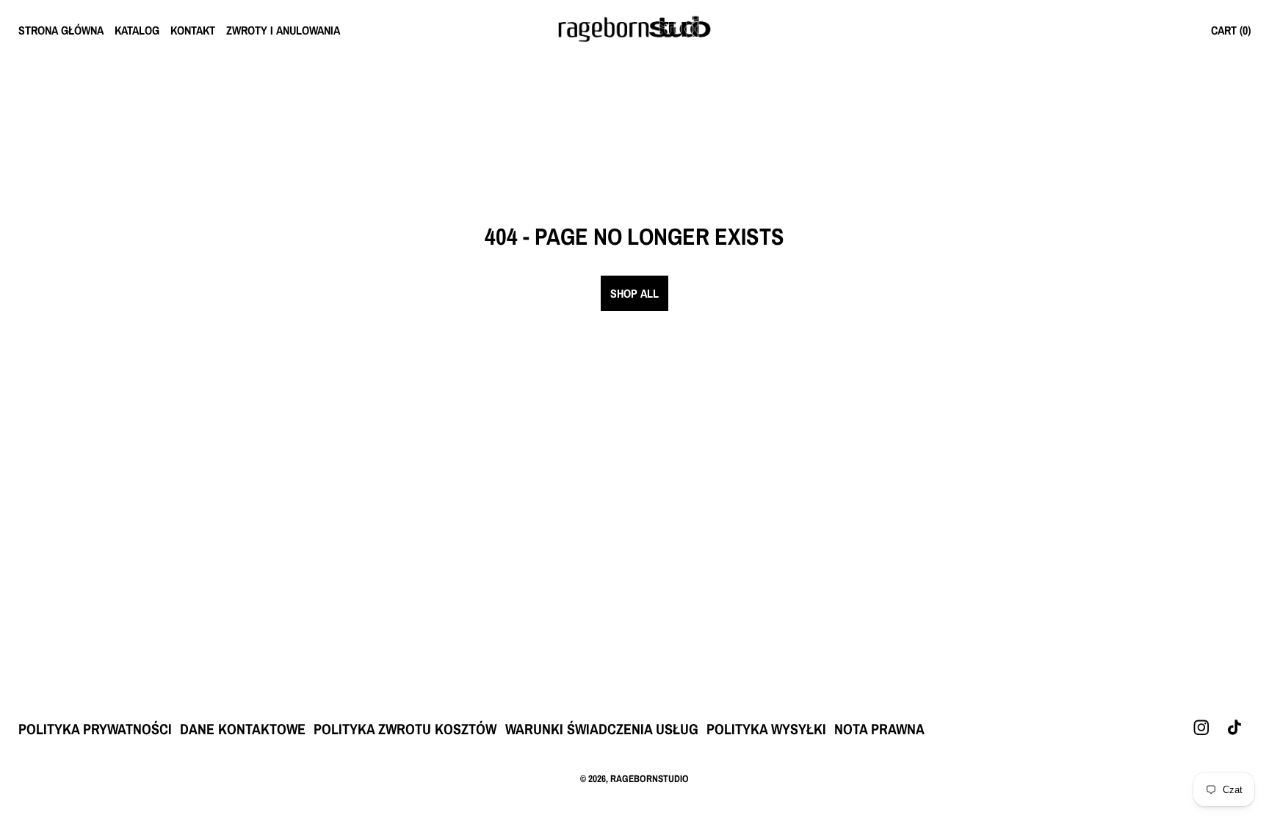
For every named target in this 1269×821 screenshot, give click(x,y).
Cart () (1231, 30)
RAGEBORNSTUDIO (649, 778)
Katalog (137, 30)
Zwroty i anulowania (283, 30)
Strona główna (61, 30)
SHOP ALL (634, 293)
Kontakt (192, 30)
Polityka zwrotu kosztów (405, 729)
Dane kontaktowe (243, 729)
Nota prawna (879, 729)
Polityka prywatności (95, 729)
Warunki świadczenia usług (601, 729)
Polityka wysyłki (766, 729)
